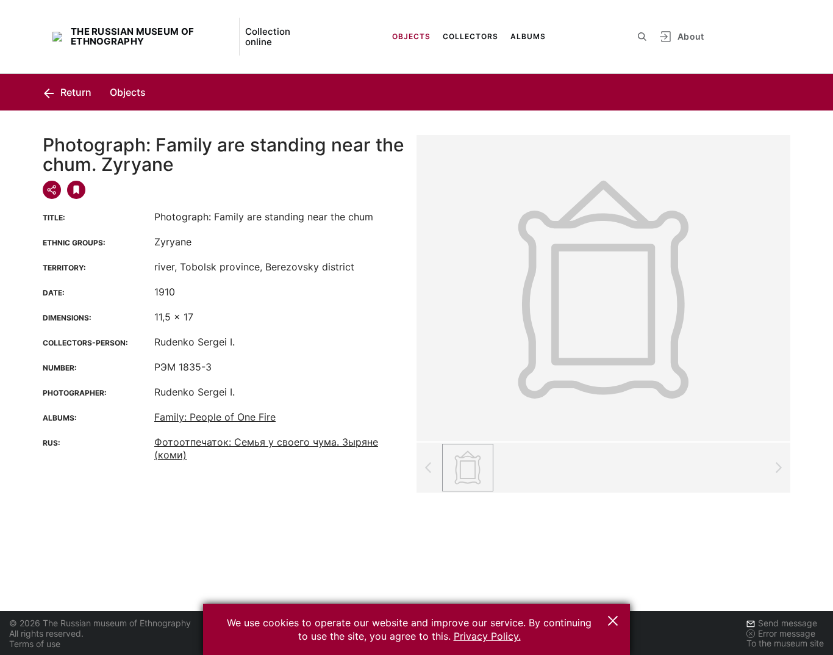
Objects (411, 36)
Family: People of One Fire (215, 417)
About (690, 36)
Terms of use (34, 644)
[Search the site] (642, 37)
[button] (613, 621)
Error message (786, 633)
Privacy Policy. (487, 636)
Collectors (470, 36)
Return (74, 92)
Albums (528, 36)
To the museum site (785, 643)
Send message (787, 623)
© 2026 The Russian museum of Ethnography (100, 623)
